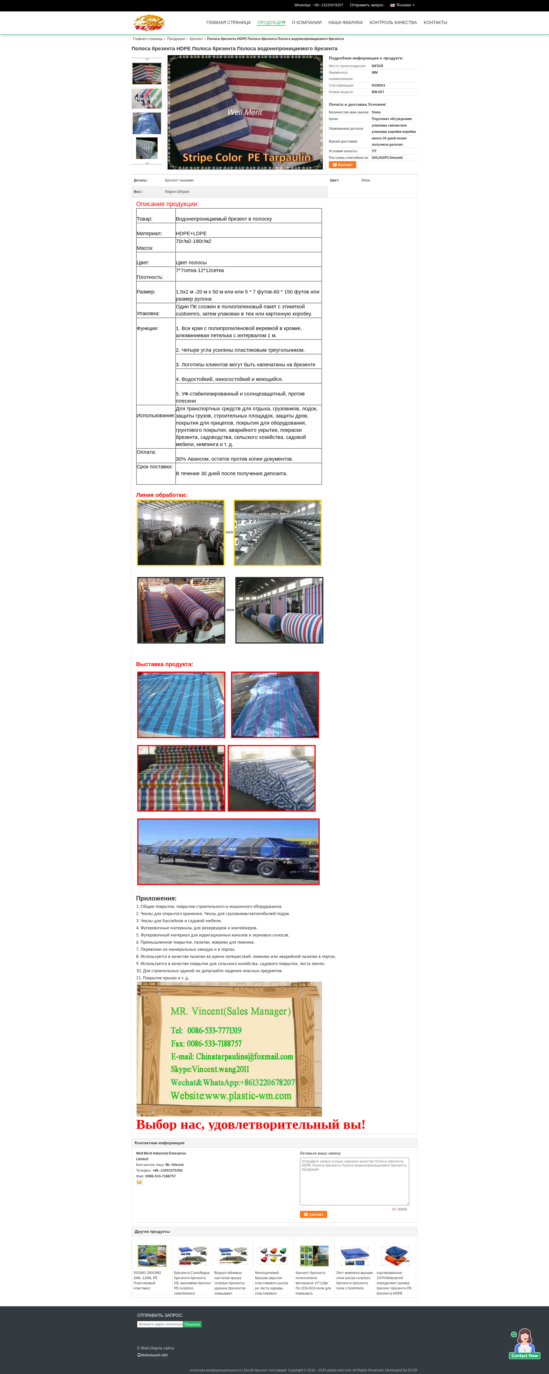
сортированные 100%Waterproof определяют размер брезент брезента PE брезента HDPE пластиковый (394, 1286)
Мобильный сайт (154, 1355)
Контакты (435, 23)
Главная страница (228, 23)
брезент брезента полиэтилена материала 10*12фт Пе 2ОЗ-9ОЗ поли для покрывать (313, 1283)
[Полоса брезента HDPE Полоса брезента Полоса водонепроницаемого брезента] (245, 112)
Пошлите (192, 1324)
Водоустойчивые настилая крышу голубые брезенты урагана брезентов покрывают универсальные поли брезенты (231, 1288)
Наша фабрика (346, 23)
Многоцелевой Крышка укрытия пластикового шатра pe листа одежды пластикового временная (271, 1286)
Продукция (271, 23)
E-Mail (143, 1348)
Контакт (345, 165)
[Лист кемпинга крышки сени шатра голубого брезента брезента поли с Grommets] (355, 1256)
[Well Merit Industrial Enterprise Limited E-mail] (139, 1182)
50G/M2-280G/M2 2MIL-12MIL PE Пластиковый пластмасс (147, 1280)
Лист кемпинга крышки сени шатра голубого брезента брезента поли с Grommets (354, 1280)
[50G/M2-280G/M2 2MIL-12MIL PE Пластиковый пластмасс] (152, 1256)
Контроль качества (393, 23)
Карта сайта (162, 1348)
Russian (404, 5)
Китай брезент (256, 1370)
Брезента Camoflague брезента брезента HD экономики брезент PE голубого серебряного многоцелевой (192, 1286)
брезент (196, 39)
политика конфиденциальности (215, 1370)
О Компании (307, 23)
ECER (412, 1370)
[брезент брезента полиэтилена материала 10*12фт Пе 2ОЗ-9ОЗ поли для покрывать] (314, 1256)
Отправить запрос (367, 5)
